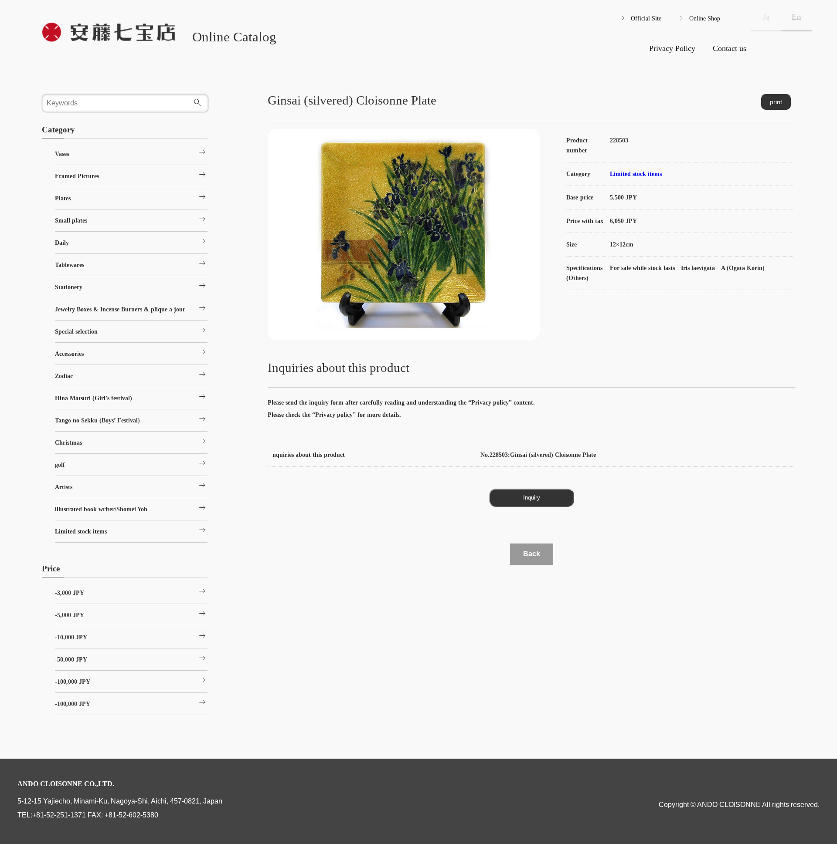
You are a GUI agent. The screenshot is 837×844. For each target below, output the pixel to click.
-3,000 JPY (131, 591)
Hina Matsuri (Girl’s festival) (131, 397)
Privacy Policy (672, 48)
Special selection (131, 330)
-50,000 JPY (131, 658)
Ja (766, 16)
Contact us (729, 48)
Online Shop (704, 18)
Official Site (646, 18)
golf (131, 463)
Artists (131, 485)
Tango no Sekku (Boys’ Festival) (131, 419)
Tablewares (131, 263)
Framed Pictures (131, 175)
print (776, 101)
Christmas (131, 441)
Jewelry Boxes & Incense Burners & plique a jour (131, 308)
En (796, 16)
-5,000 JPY (131, 614)
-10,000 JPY (131, 636)
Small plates (131, 219)
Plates (131, 197)
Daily (131, 241)
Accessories (131, 352)
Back (531, 553)
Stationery (131, 286)
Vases (131, 152)
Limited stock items (636, 173)
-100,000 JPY (131, 680)
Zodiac (131, 374)
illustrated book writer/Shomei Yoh (131, 508)
